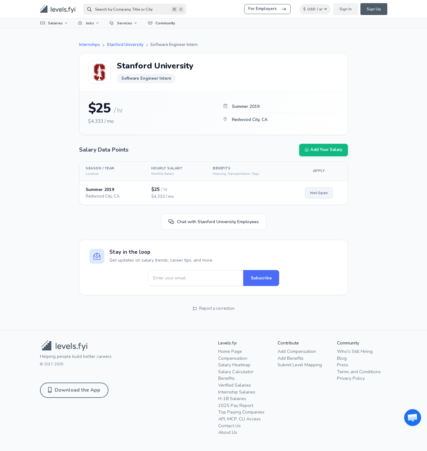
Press (342, 365)
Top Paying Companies (241, 412)
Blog (342, 358)
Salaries (55, 23)
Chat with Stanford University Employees (218, 222)
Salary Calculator (236, 371)
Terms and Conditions (359, 371)
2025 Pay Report (235, 405)
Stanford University (125, 45)
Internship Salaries (236, 392)
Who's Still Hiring (355, 351)
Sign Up (374, 9)
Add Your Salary (326, 150)
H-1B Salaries (232, 398)
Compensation (232, 358)
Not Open (319, 192)
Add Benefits (291, 358)
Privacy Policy (351, 378)
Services (124, 23)
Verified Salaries (234, 385)
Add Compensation (297, 351)
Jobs (90, 23)
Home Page (230, 351)
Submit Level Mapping (300, 365)
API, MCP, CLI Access (239, 419)
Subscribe (261, 278)
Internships (89, 45)
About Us (227, 432)
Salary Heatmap (234, 365)
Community (165, 23)
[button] (412, 417)
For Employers (262, 9)
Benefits (226, 378)
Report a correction (216, 308)
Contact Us (229, 426)
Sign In (345, 9)
